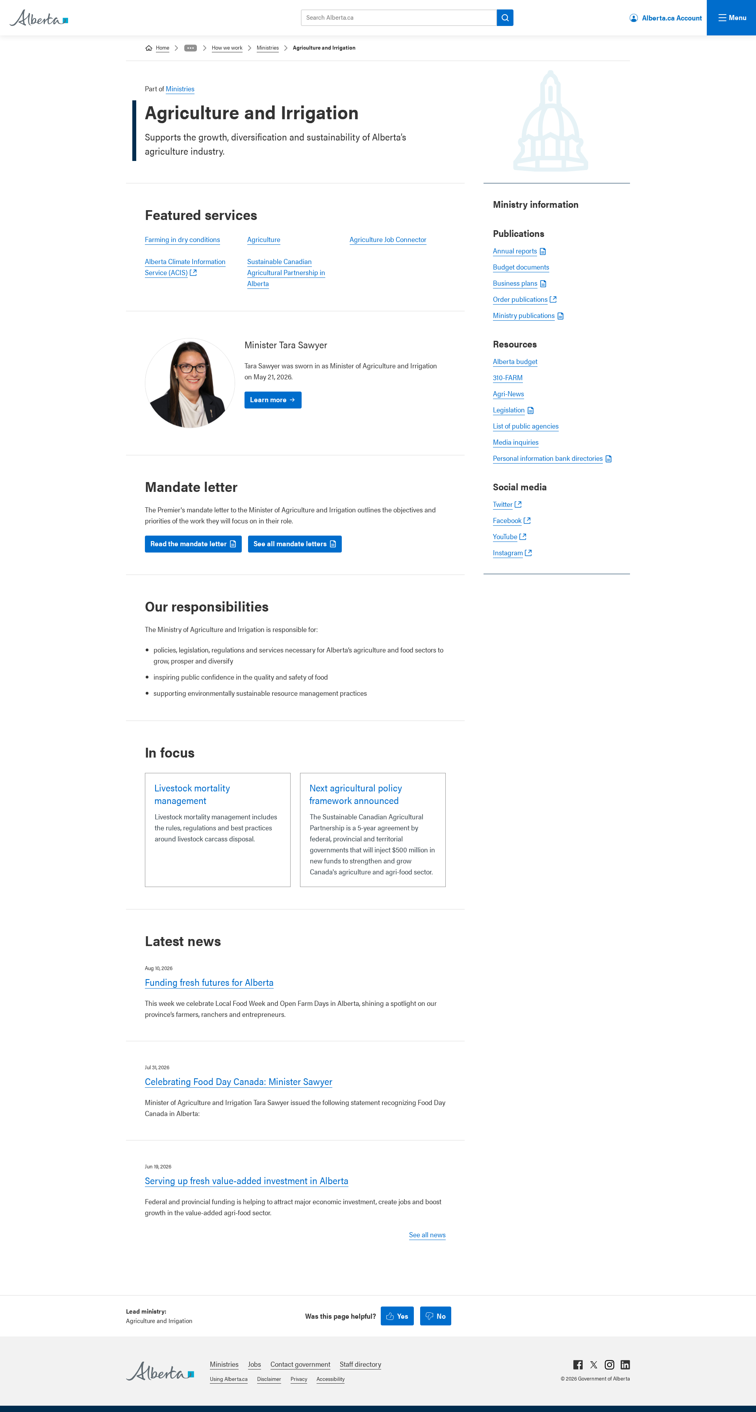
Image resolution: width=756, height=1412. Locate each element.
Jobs (254, 1364)
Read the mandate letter (188, 543)
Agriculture (263, 239)
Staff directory (360, 1364)
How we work (227, 47)
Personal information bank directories (548, 458)
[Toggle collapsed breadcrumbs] (190, 48)
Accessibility (331, 1378)
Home (162, 47)
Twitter (503, 504)
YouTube (505, 536)
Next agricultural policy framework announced (355, 794)
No (441, 1316)
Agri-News (508, 393)
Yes (402, 1316)
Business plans (515, 283)
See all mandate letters (290, 543)
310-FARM (508, 377)
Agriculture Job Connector (388, 239)
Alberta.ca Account (672, 17)
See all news (427, 1234)
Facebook (507, 520)
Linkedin (625, 1364)
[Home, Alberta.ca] (38, 17)
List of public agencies (526, 426)
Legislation (509, 409)
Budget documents (521, 267)
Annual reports (515, 250)
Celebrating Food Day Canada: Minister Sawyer (238, 1081)
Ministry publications (524, 315)
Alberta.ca (160, 1371)
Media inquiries (516, 442)
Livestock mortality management (192, 794)
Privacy (299, 1378)
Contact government (300, 1364)
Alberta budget (515, 361)
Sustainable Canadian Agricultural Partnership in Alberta (286, 272)
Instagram (508, 552)
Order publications (520, 299)
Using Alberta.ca (229, 1378)
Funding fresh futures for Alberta (209, 982)
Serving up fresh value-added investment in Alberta (246, 1180)
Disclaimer (269, 1378)
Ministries (268, 47)
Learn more (268, 399)
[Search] (505, 17)
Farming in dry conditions (182, 239)
